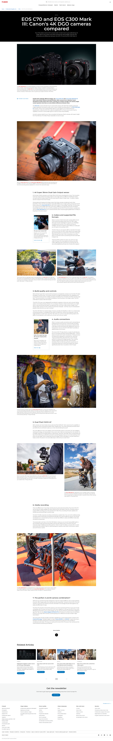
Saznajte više (21, 673)
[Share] (56, 634)
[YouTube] (110, 735)
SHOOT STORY (39, 661)
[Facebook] (98, 735)
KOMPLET (19, 661)
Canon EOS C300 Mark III (72, 98)
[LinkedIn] (104, 735)
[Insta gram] (101, 735)
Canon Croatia (5, 735)
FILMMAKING (79, 661)
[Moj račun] (110, 2)
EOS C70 (30, 89)
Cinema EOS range (37, 619)
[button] (46, 679)
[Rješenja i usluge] (74, 5)
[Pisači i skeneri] (66, 5)
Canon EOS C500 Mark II (39, 589)
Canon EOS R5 (58, 619)
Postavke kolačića (72, 731)
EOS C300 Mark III (22, 86)
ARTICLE (56, 15)
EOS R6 (67, 619)
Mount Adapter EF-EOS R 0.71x (51, 612)
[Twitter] (107, 735)
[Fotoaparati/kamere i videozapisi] (53, 5)
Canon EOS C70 (59, 98)
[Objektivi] (58, 5)
